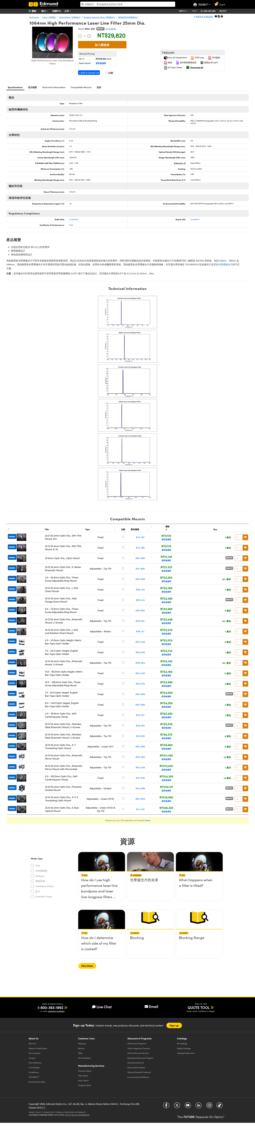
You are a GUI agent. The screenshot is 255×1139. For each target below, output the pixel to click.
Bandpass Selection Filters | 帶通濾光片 (99, 17)
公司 (67, 10)
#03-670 (140, 683)
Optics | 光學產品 (49, 17)
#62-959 (140, 798)
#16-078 (140, 777)
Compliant (73, 219)
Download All (196, 67)
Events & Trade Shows (38, 1048)
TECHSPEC (34, 1077)
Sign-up (174, 1025)
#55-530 (140, 673)
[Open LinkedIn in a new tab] (198, 1106)
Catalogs (182, 1043)
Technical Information (54, 87)
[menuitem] (36, 11)
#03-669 (140, 694)
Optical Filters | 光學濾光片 (69, 17)
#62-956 (140, 746)
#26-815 (140, 725)
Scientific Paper (43, 896)
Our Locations (34, 1053)
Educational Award (136, 1062)
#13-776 (140, 809)
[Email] (216, 16)
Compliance (34, 1072)
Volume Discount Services (138, 1053)
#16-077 (140, 715)
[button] (210, 10)
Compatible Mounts (81, 87)
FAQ (37, 865)
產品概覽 (32, 87)
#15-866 (140, 568)
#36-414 (140, 599)
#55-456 (140, 767)
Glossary (40, 875)
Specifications (15, 87)
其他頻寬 (112, 29)
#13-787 (140, 537)
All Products (34, 17)
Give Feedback (84, 1058)
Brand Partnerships (37, 1081)
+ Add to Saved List (89, 72)
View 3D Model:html (177, 57)
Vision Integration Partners (139, 1048)
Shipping (82, 1043)
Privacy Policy (35, 1112)
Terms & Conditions (64, 1112)
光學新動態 (41, 870)
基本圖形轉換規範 (187, 62)
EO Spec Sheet (174, 67)
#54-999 (140, 788)
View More (87, 965)
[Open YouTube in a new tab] (188, 1106)
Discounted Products (136, 1067)
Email (153, 1006)
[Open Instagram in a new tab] (209, 1106)
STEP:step (199, 57)
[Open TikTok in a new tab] (219, 1106)
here (147, 820)
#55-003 (140, 756)
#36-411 (140, 631)
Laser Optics (83, 1080)
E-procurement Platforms (138, 1077)
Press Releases (35, 1062)
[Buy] (245, 537)
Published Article (44, 886)
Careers (32, 1058)
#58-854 (140, 662)
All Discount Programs (137, 1043)
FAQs (80, 1053)
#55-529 (140, 641)
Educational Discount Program (140, 1058)
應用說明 (40, 881)
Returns (81, 1048)
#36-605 (140, 610)
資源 (99, 87)
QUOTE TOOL (199, 1007)
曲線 (169, 62)
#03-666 (140, 704)
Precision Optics (85, 1071)
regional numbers (56, 1011)
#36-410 (140, 589)
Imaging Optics (84, 1085)
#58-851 (140, 620)
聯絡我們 (222, 11)
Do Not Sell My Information (77, 1115)
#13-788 (140, 547)
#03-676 (140, 652)
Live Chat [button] (104, 1007)
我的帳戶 (203, 5)
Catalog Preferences (185, 1053)
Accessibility (80, 1112)
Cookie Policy (49, 1112)
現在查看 (101, 880)
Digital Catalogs (184, 1048)
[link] (221, 2)
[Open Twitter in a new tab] (177, 1106)
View (71, 225)
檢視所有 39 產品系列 (204, 16)
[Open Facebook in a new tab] (166, 1106)
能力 (43, 10)
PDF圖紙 (215, 57)
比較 (110, 72)
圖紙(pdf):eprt (211, 62)
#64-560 (140, 558)
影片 (37, 891)
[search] (127, 4)
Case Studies (34, 1067)
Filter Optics (83, 1075)
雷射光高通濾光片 (223, 264)
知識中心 (56, 10)
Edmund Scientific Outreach (139, 1072)
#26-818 (140, 736)
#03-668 (140, 579)
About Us (32, 1043)
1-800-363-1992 (209, 11)
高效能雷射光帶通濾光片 (128, 17)
